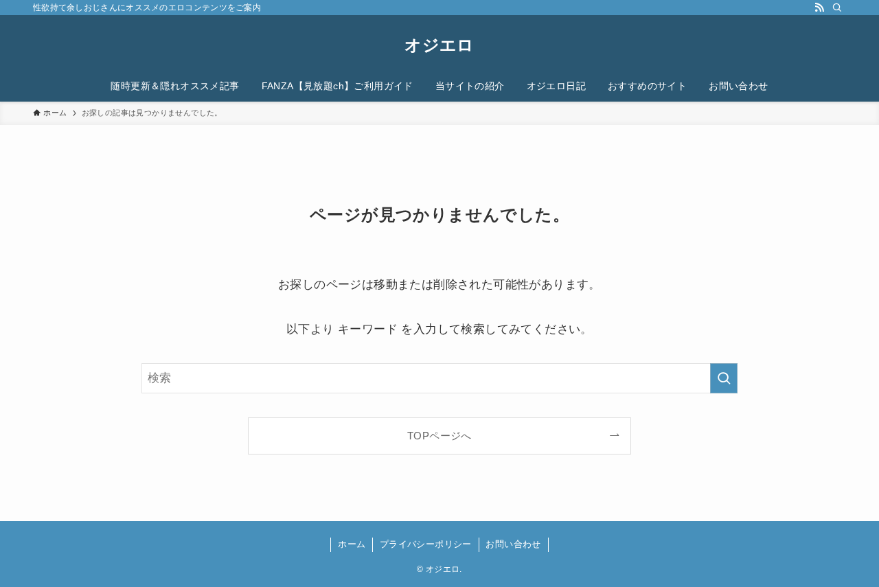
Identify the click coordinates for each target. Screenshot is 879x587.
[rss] (819, 7)
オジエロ (439, 45)
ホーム (351, 544)
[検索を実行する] (724, 378)
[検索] (837, 7)
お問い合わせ (513, 544)
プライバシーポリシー (426, 544)
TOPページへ (439, 435)
